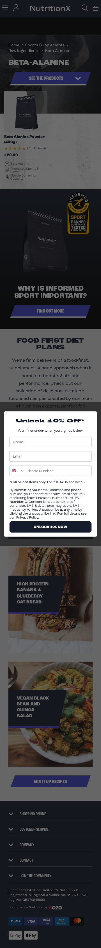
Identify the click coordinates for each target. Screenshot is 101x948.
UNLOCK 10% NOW (50, 526)
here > (79, 482)
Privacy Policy (27, 517)
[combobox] (17, 471)
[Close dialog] (91, 416)
